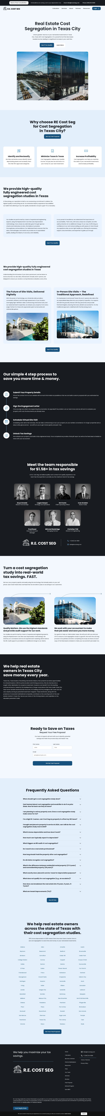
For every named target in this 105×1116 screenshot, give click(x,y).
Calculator (55, 8)
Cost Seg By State (20, 1108)
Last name (56, 744)
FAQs (66, 1069)
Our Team (67, 1072)
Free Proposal (68, 1082)
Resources (68, 1065)
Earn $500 (67, 1089)
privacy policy (26, 1102)
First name (36, 744)
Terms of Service (85, 1060)
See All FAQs (52, 900)
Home (66, 1052)
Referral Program (69, 1086)
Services (67, 1076)
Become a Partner (70, 1058)
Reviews (67, 1079)
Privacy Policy (84, 1063)
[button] (64, 8)
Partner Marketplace (70, 1062)
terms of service (37, 1102)
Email (34, 752)
